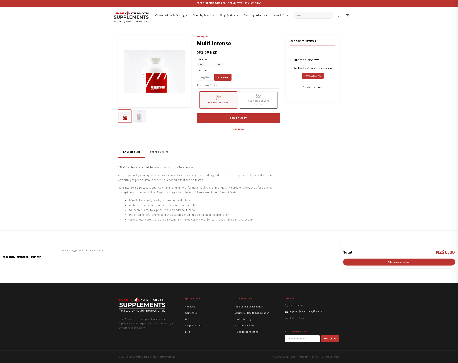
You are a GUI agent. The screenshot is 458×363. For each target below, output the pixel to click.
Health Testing (243, 319)
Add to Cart (238, 118)
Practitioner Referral (246, 325)
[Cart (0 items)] (347, 15)
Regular (205, 77)
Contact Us (191, 312)
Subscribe (330, 338)
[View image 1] (124, 116)
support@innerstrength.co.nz (306, 311)
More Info (279, 15)
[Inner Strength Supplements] (130, 15)
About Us (190, 306)
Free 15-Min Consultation (249, 306)
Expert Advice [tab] (159, 152)
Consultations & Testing (170, 15)
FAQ (187, 319)
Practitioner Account (246, 331)
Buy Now (238, 129)
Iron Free (223, 77)
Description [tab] (131, 152)
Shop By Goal (228, 15)
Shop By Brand (202, 15)
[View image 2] (139, 116)
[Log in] (339, 15)
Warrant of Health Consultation (252, 312)
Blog (187, 331)
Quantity (203, 59)
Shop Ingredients (254, 15)
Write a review (313, 75)
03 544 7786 (296, 305)
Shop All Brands (194, 325)
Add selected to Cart (399, 262)
